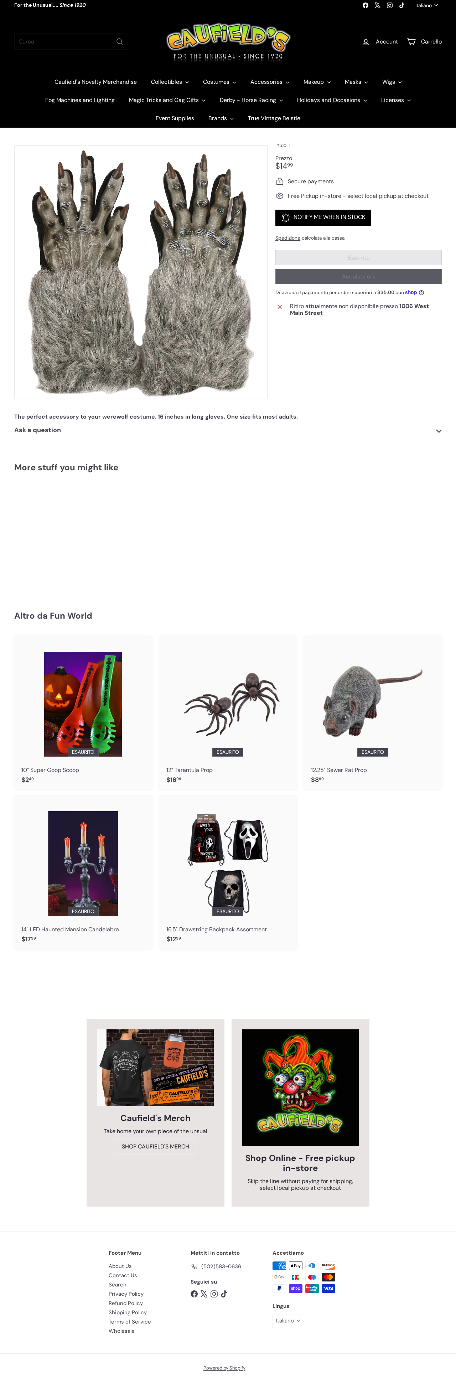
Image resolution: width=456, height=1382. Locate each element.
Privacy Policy (126, 1293)
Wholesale (122, 1331)
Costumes (217, 82)
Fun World (71, 615)
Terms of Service (130, 1321)
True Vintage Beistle (274, 118)
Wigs (389, 82)
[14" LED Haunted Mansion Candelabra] (83, 873)
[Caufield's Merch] (155, 1067)
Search (117, 1284)
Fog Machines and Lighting (80, 100)
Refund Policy (126, 1303)
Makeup (314, 82)
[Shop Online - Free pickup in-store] (300, 1087)
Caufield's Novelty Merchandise (96, 82)
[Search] (119, 42)
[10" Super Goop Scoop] (83, 713)
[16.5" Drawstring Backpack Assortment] (228, 873)
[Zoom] (141, 272)
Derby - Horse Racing (249, 100)
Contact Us (123, 1275)
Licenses (393, 100)
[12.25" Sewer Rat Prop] (373, 713)
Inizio (280, 145)
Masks (354, 82)
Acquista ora (358, 276)
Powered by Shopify (224, 1368)
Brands (218, 118)
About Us (120, 1266)
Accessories (267, 82)
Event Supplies (175, 118)
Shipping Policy (128, 1312)
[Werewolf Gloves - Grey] (46, 536)
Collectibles (167, 82)
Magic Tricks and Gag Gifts (164, 100)
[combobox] (71, 42)
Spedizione (287, 238)
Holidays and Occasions (329, 100)
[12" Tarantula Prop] (228, 713)
